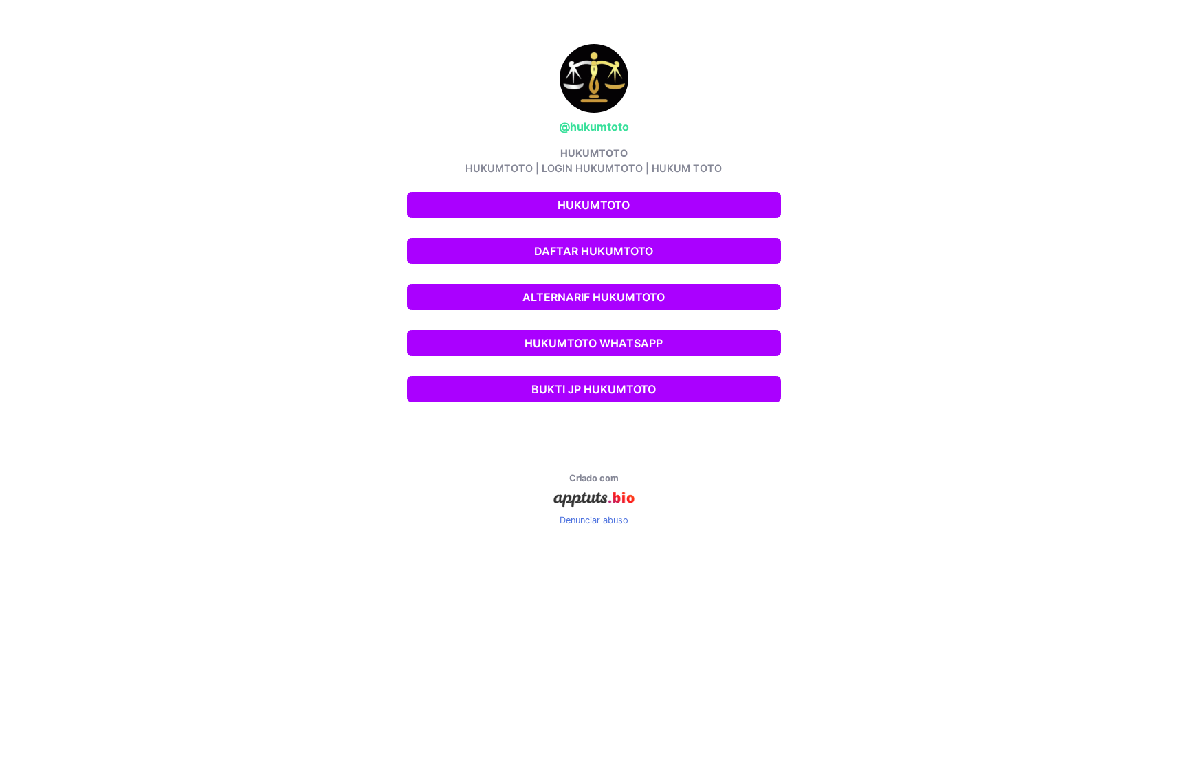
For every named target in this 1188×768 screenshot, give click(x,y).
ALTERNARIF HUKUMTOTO (593, 297)
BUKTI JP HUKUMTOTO (593, 389)
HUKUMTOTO (594, 205)
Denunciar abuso (594, 520)
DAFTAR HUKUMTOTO (593, 251)
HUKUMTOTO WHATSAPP (594, 343)
